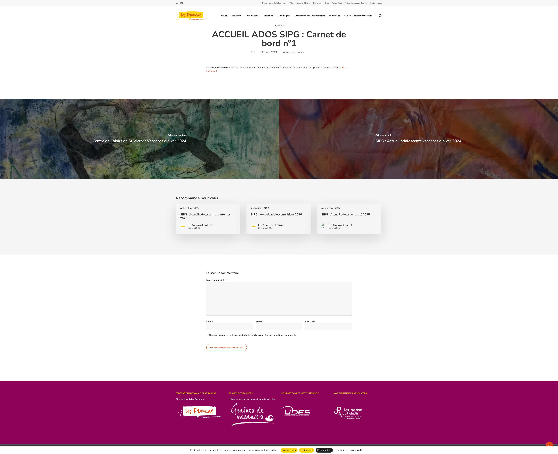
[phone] (177, 3)
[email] (181, 3)
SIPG (196, 208)
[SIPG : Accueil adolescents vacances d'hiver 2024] (418, 139)
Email (259, 321)
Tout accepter (289, 450)
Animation (186, 208)
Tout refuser (307, 450)
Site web (310, 321)
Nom (209, 321)
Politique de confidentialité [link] (349, 450)
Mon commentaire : (216, 280)
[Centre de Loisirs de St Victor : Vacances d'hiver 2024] (139, 139)
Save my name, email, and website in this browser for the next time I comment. (252, 334)
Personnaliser (324, 450)
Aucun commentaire (294, 52)
